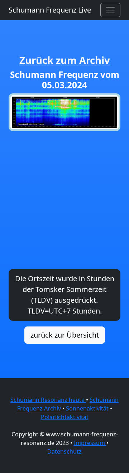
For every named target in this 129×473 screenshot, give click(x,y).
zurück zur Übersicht (64, 335)
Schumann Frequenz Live (50, 10)
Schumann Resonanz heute (48, 400)
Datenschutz (64, 451)
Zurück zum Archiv (64, 60)
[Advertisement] (64, 200)
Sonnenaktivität (87, 408)
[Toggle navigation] (110, 10)
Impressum (90, 443)
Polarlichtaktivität (65, 417)
